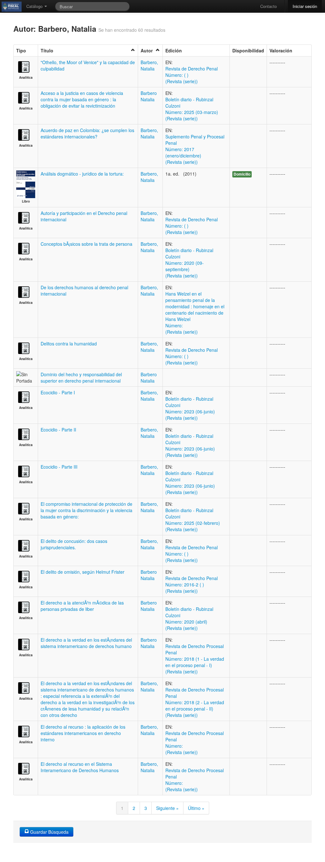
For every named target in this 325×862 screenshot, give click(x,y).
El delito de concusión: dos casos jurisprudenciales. (74, 544)
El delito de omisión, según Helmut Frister (82, 572)
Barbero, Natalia (149, 65)
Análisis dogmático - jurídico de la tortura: (82, 173)
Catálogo (35, 6)
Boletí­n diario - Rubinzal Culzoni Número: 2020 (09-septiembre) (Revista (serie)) (189, 263)
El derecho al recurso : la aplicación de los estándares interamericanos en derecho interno (83, 733)
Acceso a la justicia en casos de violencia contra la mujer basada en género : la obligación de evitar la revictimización (82, 99)
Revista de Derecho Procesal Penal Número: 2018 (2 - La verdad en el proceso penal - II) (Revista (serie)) (194, 702)
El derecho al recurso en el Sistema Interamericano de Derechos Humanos (80, 767)
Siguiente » (167, 808)
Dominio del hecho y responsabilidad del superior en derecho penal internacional (81, 377)
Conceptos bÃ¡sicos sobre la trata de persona (86, 244)
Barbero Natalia (149, 96)
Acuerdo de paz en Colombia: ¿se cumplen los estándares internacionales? (87, 133)
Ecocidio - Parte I (58, 392)
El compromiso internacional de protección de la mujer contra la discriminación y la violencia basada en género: (86, 510)
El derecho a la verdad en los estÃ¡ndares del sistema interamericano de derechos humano (86, 643)
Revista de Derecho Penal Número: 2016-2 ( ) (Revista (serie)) (191, 584)
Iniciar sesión (305, 6)
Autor (147, 50)
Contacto (268, 6)
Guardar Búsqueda (49, 832)
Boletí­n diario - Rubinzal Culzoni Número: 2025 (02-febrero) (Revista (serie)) (192, 519)
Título (47, 50)
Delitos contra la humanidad (69, 343)
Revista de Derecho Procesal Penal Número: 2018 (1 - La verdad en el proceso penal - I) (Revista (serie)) (194, 659)
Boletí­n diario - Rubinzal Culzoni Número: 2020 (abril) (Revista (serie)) (189, 618)
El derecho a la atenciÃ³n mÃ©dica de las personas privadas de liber (82, 605)
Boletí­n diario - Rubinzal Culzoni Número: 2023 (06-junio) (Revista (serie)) (190, 408)
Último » (196, 808)
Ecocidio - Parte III (59, 467)
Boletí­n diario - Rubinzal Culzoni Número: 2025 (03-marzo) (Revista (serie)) (191, 109)
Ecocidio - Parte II (58, 429)
